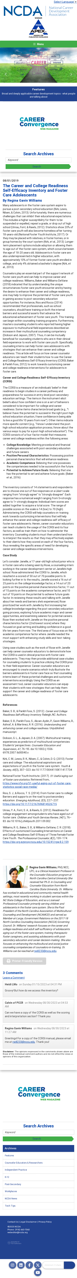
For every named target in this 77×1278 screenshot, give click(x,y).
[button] (6, 74)
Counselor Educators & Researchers (24, 1162)
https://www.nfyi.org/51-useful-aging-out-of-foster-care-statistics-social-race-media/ (37, 785)
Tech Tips (10, 1205)
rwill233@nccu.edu (45, 951)
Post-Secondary (13, 1184)
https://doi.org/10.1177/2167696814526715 (30, 804)
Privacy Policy (45, 1221)
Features (9, 1155)
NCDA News (11, 1198)
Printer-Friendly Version (27, 961)
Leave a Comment (14, 977)
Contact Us (12, 1221)
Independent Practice (16, 1169)
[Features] (38, 65)
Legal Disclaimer (28, 1221)
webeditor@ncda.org (17, 1232)
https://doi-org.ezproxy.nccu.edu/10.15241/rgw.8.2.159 (36, 842)
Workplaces (11, 1191)
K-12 (7, 1177)
